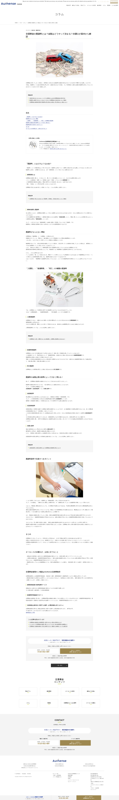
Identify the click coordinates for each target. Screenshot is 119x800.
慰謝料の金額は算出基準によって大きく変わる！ (38, 122)
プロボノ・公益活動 (95, 788)
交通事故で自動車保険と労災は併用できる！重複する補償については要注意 (48, 626)
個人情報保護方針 (94, 773)
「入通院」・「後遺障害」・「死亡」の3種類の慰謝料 (39, 120)
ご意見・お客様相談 (57, 775)
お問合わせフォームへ (88, 797)
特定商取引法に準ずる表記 (96, 776)
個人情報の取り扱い (95, 775)
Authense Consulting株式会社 (89, 765)
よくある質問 (115, 5)
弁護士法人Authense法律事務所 (29, 764)
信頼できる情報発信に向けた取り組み (97, 782)
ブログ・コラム (22, 22)
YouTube (29, 773)
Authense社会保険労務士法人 (30, 765)
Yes (94, 1)
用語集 (108, 5)
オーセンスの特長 (91, 5)
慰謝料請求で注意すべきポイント (34, 124)
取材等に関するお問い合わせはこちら (58, 148)
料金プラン (83, 5)
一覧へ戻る (62, 665)
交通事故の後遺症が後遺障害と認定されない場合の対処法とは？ (45, 622)
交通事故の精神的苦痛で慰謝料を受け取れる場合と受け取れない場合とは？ (48, 102)
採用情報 (70, 776)
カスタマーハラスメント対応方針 (97, 785)
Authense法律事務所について (74, 773)
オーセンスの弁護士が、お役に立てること (36, 128)
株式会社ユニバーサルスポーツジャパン (30, 767)
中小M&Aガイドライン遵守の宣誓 (97, 779)
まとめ (27, 126)
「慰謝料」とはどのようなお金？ (34, 116)
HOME (16, 22)
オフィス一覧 (55, 773)
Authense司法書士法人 (59, 765)
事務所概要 (70, 775)
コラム (104, 5)
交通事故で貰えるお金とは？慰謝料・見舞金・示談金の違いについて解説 (47, 198)
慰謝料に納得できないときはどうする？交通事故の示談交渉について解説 (47, 100)
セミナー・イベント (72, 781)
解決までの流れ (75, 5)
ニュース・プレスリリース (73, 780)
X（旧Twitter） (18, 773)
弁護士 (69, 778)
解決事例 (99, 5)
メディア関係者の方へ (57, 776)
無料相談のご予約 (30, 612)
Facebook (24, 773)
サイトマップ (93, 789)
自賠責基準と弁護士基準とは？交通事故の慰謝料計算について (45, 447)
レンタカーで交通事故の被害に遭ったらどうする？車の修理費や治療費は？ (48, 624)
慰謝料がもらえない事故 (32, 118)
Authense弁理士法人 (89, 764)
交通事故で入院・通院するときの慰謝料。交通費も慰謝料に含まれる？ (47, 339)
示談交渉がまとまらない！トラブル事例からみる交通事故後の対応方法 (47, 98)
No (95, 1)
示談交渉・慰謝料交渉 (35, 30)
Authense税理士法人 (59, 764)
